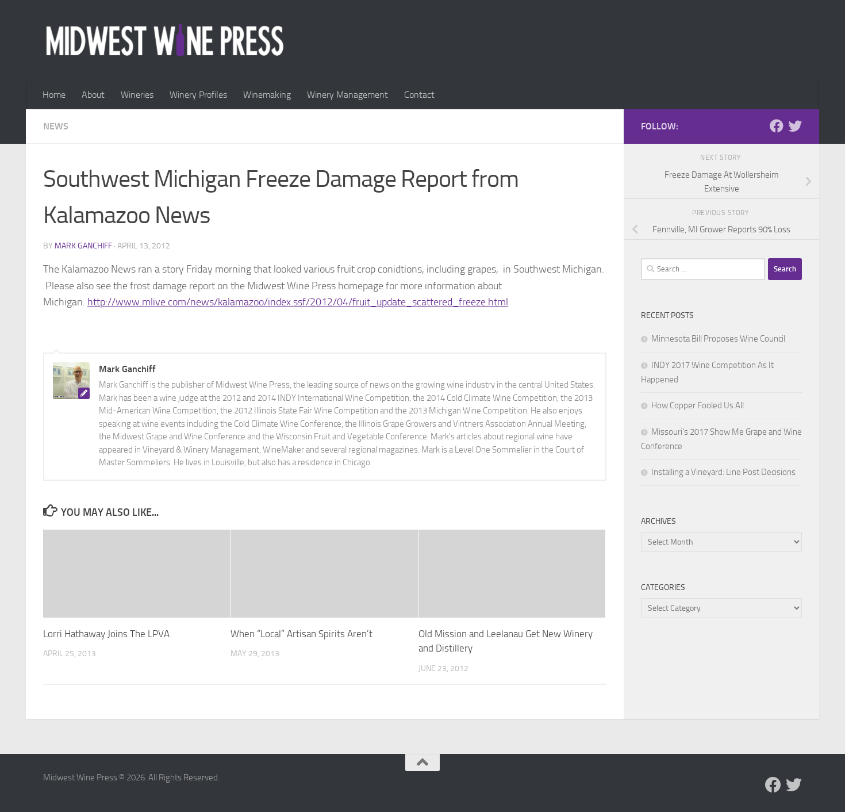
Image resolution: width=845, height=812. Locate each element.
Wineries (137, 94)
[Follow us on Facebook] (776, 126)
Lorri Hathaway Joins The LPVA (106, 633)
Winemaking (267, 94)
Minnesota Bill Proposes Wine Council (718, 339)
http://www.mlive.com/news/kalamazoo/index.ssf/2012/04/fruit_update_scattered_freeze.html (297, 302)
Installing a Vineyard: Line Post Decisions (723, 472)
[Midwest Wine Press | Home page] (164, 40)
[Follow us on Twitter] (795, 126)
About (93, 94)
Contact (419, 94)
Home (54, 94)
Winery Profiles (198, 94)
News (55, 126)
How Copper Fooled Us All (697, 405)
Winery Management (347, 94)
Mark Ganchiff (83, 246)
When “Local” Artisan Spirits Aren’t (301, 633)
